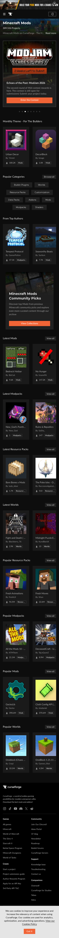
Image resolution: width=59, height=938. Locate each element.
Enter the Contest (30, 100)
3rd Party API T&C (11, 888)
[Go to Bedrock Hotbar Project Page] (16, 364)
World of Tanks (9, 858)
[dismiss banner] (54, 3)
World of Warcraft (11, 834)
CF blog (34, 834)
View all (50, 338)
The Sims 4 (8, 839)
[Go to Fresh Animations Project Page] (16, 586)
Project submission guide (14, 874)
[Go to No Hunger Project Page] (46, 364)
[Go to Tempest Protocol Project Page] (16, 244)
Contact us (36, 874)
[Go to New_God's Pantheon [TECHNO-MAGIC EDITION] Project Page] (16, 419)
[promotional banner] (29, 4)
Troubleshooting (38, 869)
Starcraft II (7, 844)
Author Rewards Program (14, 879)
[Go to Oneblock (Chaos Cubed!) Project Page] (16, 752)
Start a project (9, 869)
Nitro (33, 900)
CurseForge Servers (39, 853)
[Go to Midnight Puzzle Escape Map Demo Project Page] (46, 530)
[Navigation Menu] (4, 14)
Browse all (49, 177)
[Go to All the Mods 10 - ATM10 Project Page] (16, 641)
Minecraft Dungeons (12, 853)
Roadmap (35, 844)
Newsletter (36, 839)
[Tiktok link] (10, 808)
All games (7, 825)
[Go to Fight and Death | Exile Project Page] (16, 530)
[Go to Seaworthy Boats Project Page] (46, 244)
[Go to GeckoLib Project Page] (16, 697)
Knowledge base (38, 865)
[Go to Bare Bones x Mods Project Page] (16, 475)
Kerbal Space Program (12, 848)
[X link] (26, 808)
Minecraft (7, 829)
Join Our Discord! (39, 825)
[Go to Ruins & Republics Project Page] (46, 419)
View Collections (29, 323)
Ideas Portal (36, 829)
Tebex (33, 895)
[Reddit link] (32, 808)
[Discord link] (21, 808)
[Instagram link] (4, 808)
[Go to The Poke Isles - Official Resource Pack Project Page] (46, 475)
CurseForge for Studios (41, 891)
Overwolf (35, 886)
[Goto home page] (10, 14)
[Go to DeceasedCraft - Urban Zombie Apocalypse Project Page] (46, 641)
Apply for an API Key (12, 884)
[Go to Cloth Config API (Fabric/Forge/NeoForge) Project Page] (46, 697)
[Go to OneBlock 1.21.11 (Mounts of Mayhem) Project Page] (46, 752)
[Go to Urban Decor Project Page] (16, 147)
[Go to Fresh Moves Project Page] (46, 586)
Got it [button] (29, 931)
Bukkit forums (37, 848)
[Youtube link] (15, 808)
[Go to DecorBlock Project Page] (46, 147)
